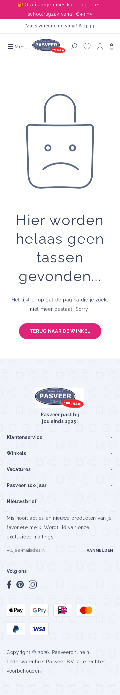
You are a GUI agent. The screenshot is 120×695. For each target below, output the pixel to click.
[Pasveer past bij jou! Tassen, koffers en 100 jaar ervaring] (49, 46)
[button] (17, 46)
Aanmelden (100, 550)
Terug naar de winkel (60, 331)
